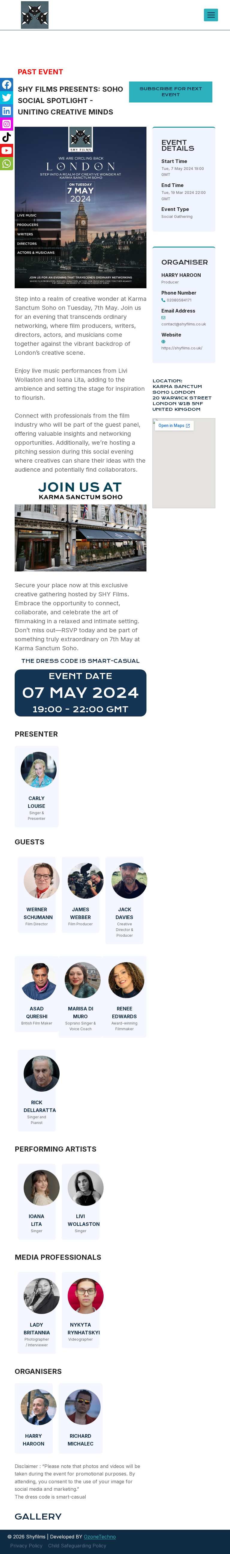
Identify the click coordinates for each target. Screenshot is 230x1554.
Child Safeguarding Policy (77, 1546)
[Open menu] (211, 15)
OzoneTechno (100, 1537)
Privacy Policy (26, 1546)
